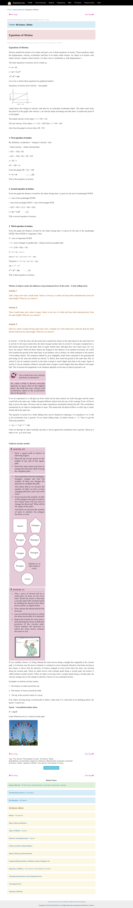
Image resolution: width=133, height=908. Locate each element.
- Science (18, 831)
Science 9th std (18, 10)
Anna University (40, 3)
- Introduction (16, 815)
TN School (77, 3)
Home (9, 10)
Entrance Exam (89, 3)
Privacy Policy (52, 902)
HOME (30, 3)
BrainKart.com (19, 3)
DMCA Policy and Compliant (77, 902)
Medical (51, 3)
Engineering (61, 3)
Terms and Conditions (62, 902)
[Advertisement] (112, 40)
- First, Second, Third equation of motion (29, 869)
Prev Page (14, 14)
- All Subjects (21, 793)
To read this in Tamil (51, 768)
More (99, 3)
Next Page (88, 14)
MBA (69, 3)
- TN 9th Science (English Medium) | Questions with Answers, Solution (37, 785)
